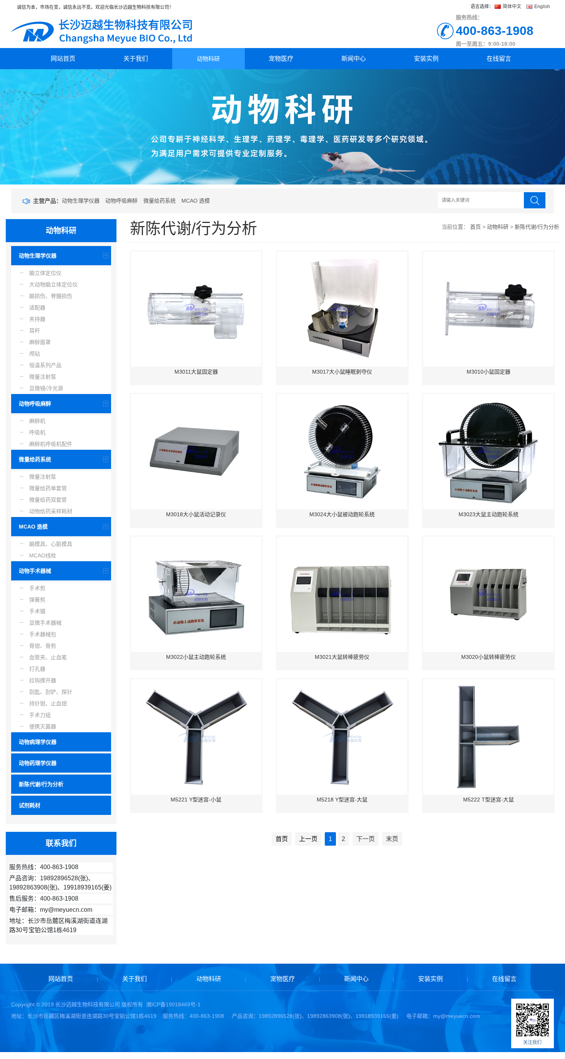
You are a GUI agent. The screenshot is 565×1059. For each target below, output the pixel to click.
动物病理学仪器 (37, 742)
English (541, 6)
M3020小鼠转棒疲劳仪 (488, 657)
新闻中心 (353, 58)
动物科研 (208, 58)
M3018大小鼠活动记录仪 (196, 514)
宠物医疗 (281, 58)
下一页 (365, 839)
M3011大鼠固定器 (196, 372)
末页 (392, 839)
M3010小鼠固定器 (488, 372)
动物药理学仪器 (37, 763)
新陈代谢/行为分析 (41, 784)
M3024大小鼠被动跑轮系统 (342, 514)
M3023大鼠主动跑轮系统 (488, 514)
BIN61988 (10, 1055)
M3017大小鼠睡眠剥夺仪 (342, 372)
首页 (475, 227)
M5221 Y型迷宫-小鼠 (196, 799)
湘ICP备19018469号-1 (173, 1004)
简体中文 (512, 6)
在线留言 (499, 58)
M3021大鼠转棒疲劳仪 (342, 657)
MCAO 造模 (195, 201)
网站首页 (63, 58)
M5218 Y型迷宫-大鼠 (342, 799)
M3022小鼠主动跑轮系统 (196, 657)
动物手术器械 (35, 571)
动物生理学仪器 (81, 201)
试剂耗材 (29, 805)
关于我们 (135, 58)
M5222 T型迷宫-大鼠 (488, 799)
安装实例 (426, 58)
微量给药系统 (159, 201)
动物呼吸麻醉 (121, 201)
